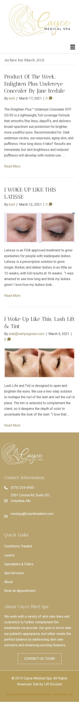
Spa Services (14, 573)
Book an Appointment (20, 591)
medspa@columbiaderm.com (32, 514)
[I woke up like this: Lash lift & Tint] (39, 362)
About (8, 582)
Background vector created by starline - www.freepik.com (40, 694)
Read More (12, 166)
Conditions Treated (18, 546)
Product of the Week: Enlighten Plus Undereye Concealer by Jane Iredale (34, 83)
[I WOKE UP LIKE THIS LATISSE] (39, 227)
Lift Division (53, 684)
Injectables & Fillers (18, 564)
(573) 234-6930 (22, 488)
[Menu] (72, 47)
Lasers (9, 555)
